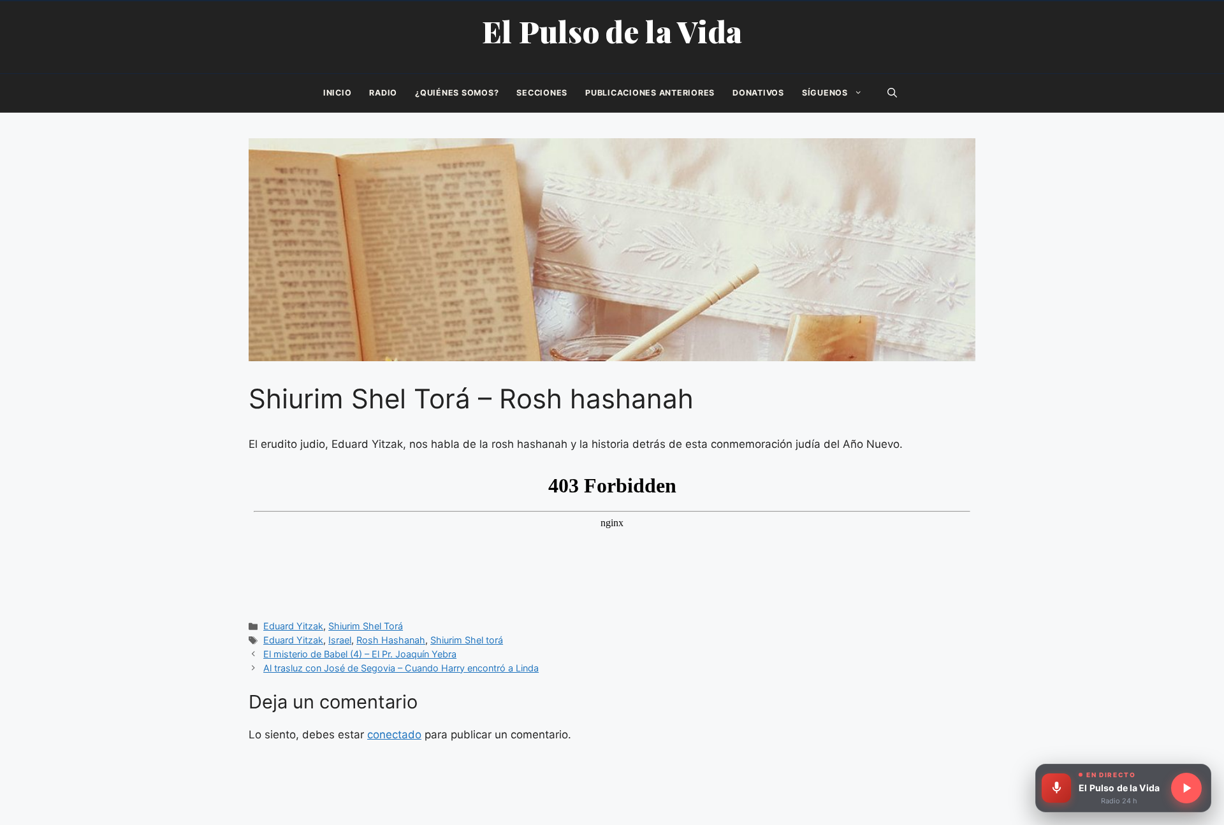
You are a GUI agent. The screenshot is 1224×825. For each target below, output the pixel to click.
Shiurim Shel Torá (365, 626)
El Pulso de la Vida (612, 31)
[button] (892, 93)
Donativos (758, 92)
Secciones (541, 92)
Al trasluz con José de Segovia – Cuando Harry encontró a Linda (401, 668)
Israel (339, 640)
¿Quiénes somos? (457, 92)
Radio (383, 92)
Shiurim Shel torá (466, 640)
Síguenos (825, 92)
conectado (394, 734)
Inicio (337, 92)
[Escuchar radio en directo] (1186, 788)
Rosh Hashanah (390, 640)
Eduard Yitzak (293, 626)
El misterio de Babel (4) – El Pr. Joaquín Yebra (359, 654)
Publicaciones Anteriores (650, 92)
